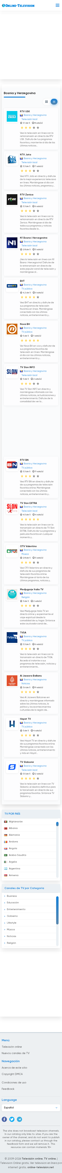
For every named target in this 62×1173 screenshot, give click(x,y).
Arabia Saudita (17, 855)
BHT (22, 281)
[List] (54, 102)
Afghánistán (16, 821)
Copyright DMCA (12, 1074)
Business (12, 896)
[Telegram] (19, 1119)
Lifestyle (11, 923)
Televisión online (12, 1047)
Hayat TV (25, 719)
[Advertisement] (31, 46)
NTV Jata (25, 154)
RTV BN (24, 460)
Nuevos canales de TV (15, 1053)
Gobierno (12, 916)
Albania (13, 828)
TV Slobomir (27, 762)
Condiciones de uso (14, 1082)
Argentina (14, 868)
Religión (11, 943)
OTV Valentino (28, 546)
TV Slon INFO (27, 367)
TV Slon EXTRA (28, 503)
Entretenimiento (16, 909)
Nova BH (25, 324)
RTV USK (25, 111)
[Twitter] (11, 1119)
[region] (31, 849)
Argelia (13, 862)
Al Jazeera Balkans (31, 676)
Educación (13, 902)
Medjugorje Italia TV (31, 589)
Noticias (11, 936)
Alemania (14, 835)
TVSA (23, 632)
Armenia (13, 875)
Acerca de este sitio (14, 1067)
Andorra (13, 842)
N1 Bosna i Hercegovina (33, 238)
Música (11, 929)
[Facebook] (4, 1119)
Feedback (8, 1089)
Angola (13, 848)
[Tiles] (46, 102)
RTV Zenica (26, 195)
